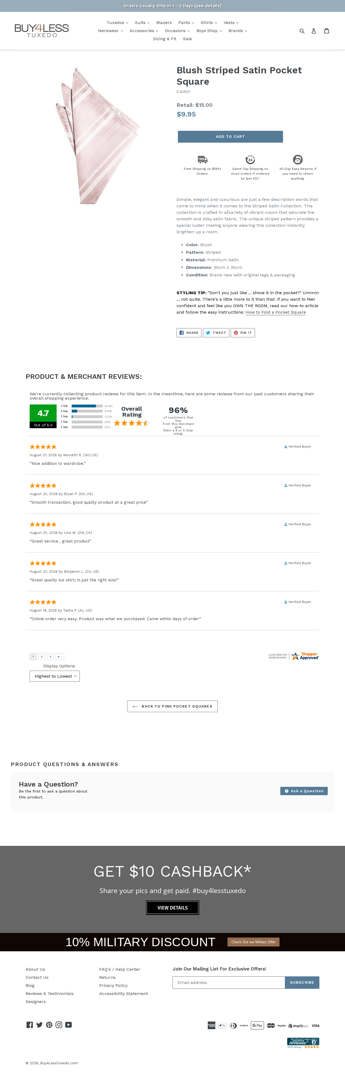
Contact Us (37, 977)
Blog (30, 985)
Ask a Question (306, 791)
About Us (35, 969)
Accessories (143, 30)
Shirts (207, 22)
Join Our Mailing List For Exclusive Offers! (219, 969)
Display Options (59, 665)
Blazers (164, 22)
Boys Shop (207, 30)
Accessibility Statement (123, 993)
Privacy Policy (113, 985)
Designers (36, 1001)
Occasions (176, 30)
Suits (141, 22)
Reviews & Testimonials (50, 993)
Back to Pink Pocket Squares (176, 706)
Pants (184, 22)
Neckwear (109, 30)
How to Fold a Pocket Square (276, 312)
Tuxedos (116, 22)
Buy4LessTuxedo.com (59, 1063)
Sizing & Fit (164, 38)
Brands (236, 30)
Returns (107, 977)
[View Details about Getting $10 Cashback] (172, 913)
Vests (230, 22)
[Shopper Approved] (303, 1046)
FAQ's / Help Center (119, 969)
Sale (187, 38)
